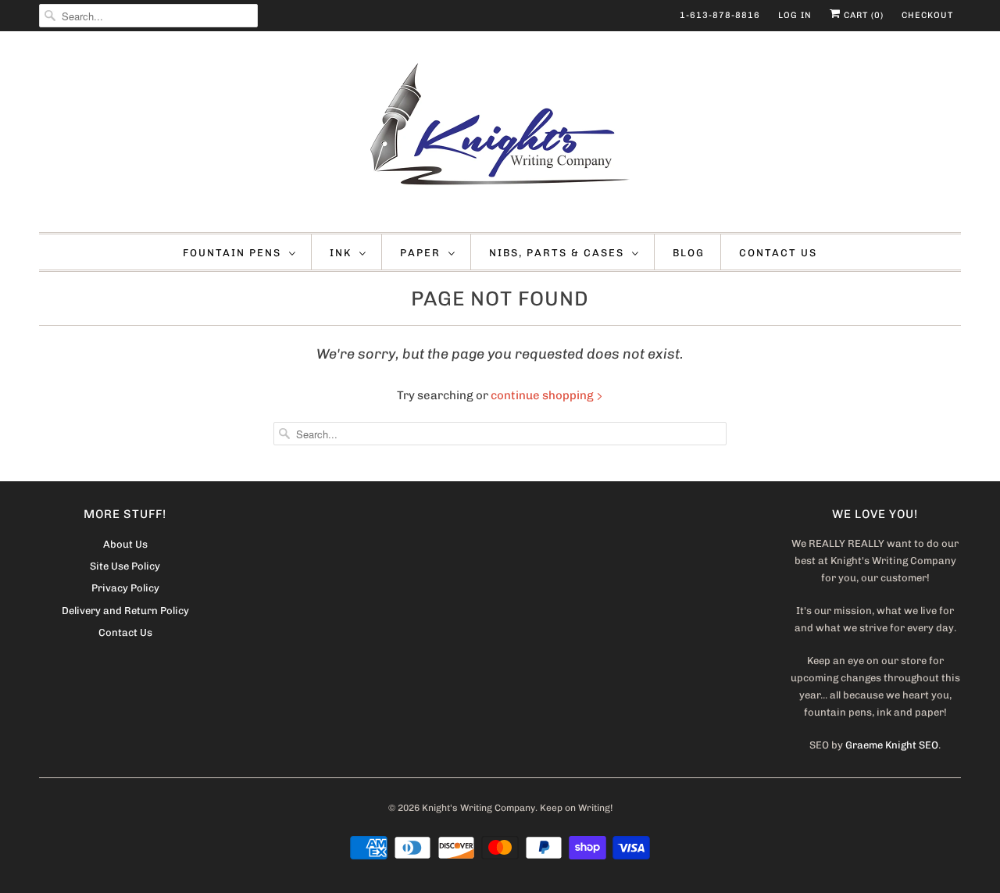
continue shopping (543, 395)
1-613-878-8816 (720, 15)
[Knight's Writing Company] (500, 135)
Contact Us (778, 253)
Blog (689, 253)
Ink (341, 253)
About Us (125, 544)
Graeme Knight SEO (891, 745)
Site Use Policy (125, 566)
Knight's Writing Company (478, 807)
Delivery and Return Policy (125, 610)
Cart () (862, 15)
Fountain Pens (232, 253)
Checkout (927, 15)
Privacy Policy (125, 588)
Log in (795, 15)
